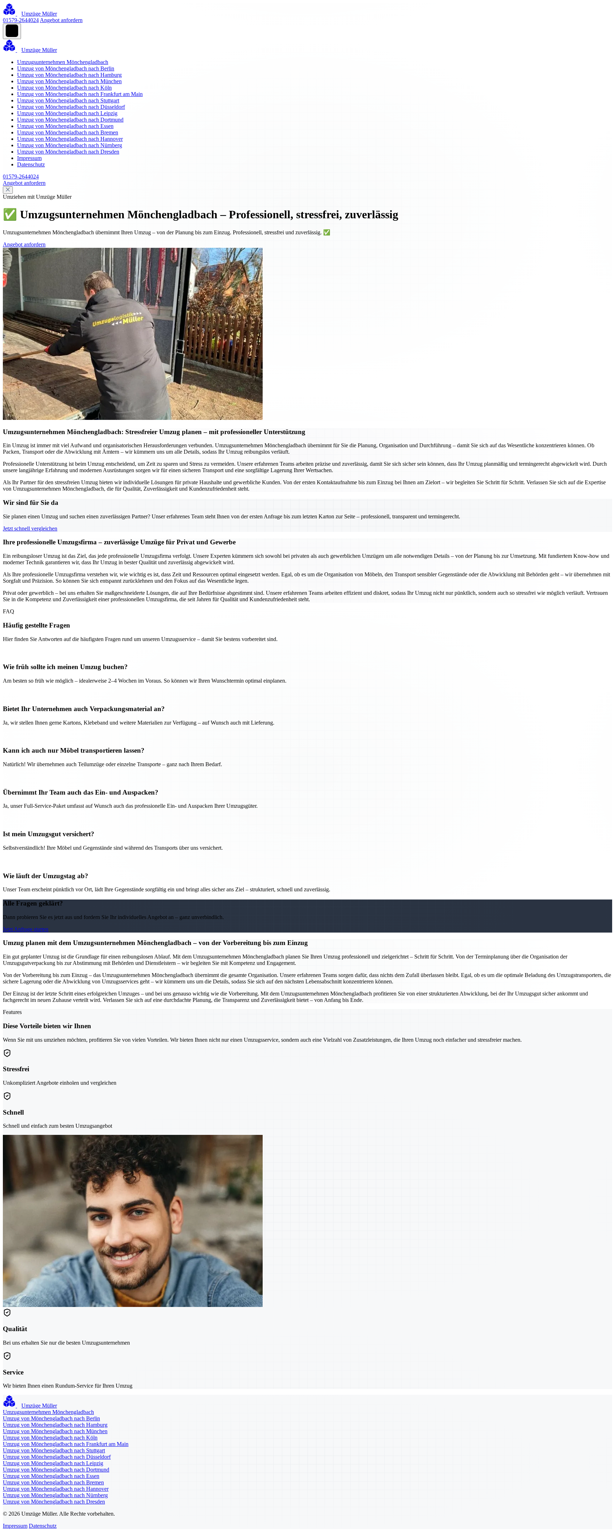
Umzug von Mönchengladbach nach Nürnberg (69, 145)
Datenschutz (31, 164)
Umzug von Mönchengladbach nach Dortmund (70, 120)
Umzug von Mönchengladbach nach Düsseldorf (71, 107)
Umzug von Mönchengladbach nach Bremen (67, 132)
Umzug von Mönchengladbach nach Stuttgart (68, 100)
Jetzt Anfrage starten (25, 929)
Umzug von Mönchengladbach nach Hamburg (69, 75)
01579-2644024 (21, 20)
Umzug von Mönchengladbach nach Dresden (68, 152)
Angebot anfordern (61, 20)
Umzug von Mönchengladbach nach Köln (64, 88)
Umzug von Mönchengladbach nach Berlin (65, 68)
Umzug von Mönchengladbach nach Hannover (70, 139)
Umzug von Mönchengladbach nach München (69, 81)
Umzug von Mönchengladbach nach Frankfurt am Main (80, 94)
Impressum (29, 158)
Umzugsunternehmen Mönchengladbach (62, 62)
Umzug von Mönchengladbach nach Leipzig (67, 113)
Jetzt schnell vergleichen (30, 528)
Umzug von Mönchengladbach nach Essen (65, 126)
